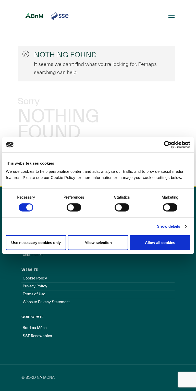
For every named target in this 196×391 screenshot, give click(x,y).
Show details (168, 226)
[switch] (74, 207)
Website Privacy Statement (46, 302)
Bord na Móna (35, 328)
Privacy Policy (35, 286)
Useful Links (33, 255)
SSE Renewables (37, 336)
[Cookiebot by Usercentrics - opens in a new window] (167, 145)
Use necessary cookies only (36, 242)
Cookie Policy (35, 278)
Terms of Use (34, 294)
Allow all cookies (160, 242)
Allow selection (98, 242)
